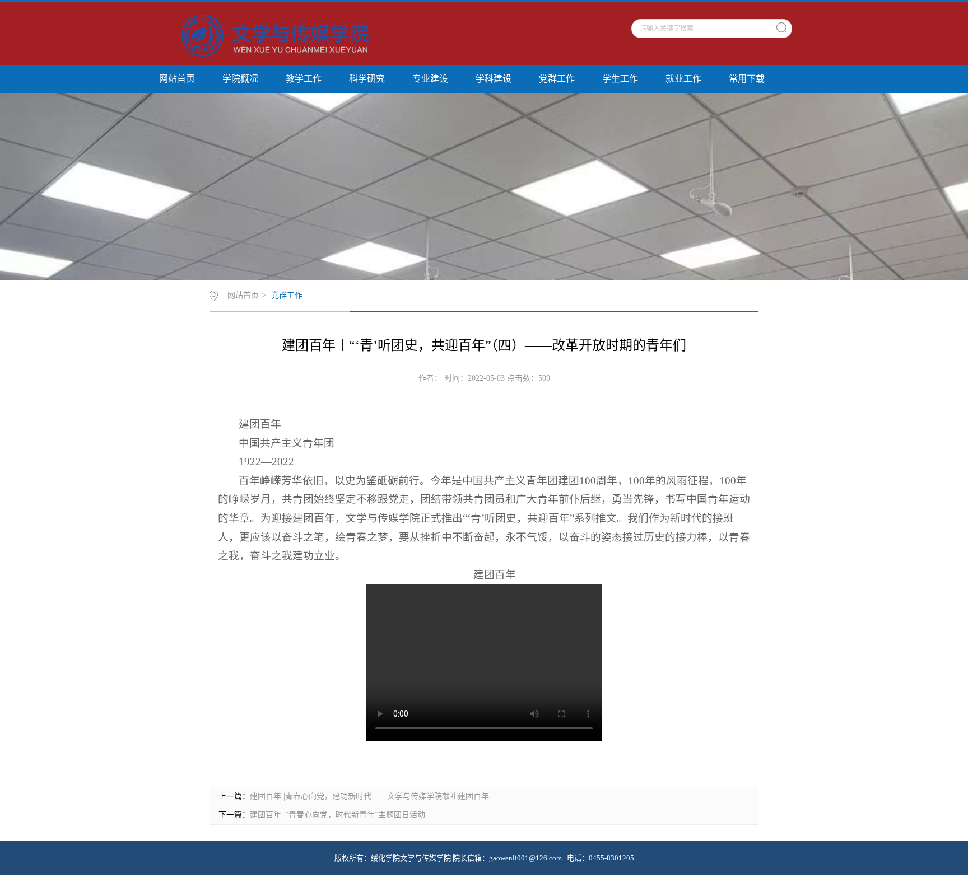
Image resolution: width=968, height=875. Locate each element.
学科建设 (493, 78)
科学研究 (367, 78)
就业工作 (683, 78)
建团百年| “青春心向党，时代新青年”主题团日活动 (337, 815)
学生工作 (620, 78)
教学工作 (304, 78)
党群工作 (557, 78)
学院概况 (240, 78)
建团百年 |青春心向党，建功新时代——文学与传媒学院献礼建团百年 (369, 796)
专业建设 (430, 78)
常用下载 (747, 78)
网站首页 (177, 78)
